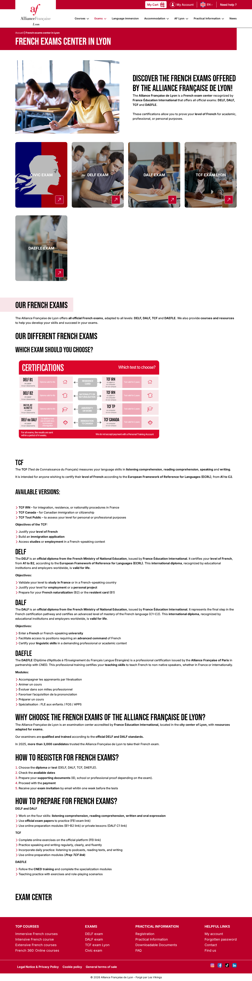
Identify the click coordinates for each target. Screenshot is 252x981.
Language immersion (125, 18)
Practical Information (207, 18)
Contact (211, 945)
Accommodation (154, 18)
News (233, 18)
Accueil (19, 32)
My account (214, 934)
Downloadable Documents (156, 945)
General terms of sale (101, 967)
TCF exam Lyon (97, 945)
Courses (80, 18)
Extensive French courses (36, 945)
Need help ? (228, 4)
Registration (144, 934)
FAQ (138, 950)
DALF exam (94, 939)
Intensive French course (34, 939)
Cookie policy (72, 967)
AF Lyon (179, 18)
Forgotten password (221, 939)
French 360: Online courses (37, 950)
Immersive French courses (36, 934)
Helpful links (217, 926)
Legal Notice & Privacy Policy (38, 967)
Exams (98, 18)
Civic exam (93, 950)
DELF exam (94, 934)
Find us (210, 950)
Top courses (27, 926)
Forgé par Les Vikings (149, 977)
